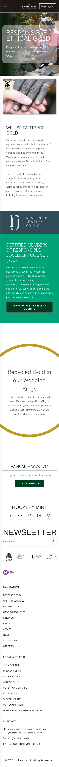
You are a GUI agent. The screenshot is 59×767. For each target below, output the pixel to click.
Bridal (7, 623)
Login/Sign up (29, 483)
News (6, 635)
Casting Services (13, 601)
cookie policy (11, 676)
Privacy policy (12, 670)
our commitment (13, 705)
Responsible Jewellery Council (29, 307)
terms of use (11, 665)
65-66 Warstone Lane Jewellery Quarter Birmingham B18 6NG (27, 731)
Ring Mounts (11, 606)
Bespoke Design (12, 595)
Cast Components (14, 612)
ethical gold (11, 693)
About (7, 629)
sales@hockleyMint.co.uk (24, 744)
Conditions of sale (15, 688)
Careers (8, 646)
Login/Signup (47, 6)
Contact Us (10, 640)
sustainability (12, 699)
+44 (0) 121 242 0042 (18, 738)
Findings (8, 618)
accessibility (11, 682)
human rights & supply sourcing (23, 710)
